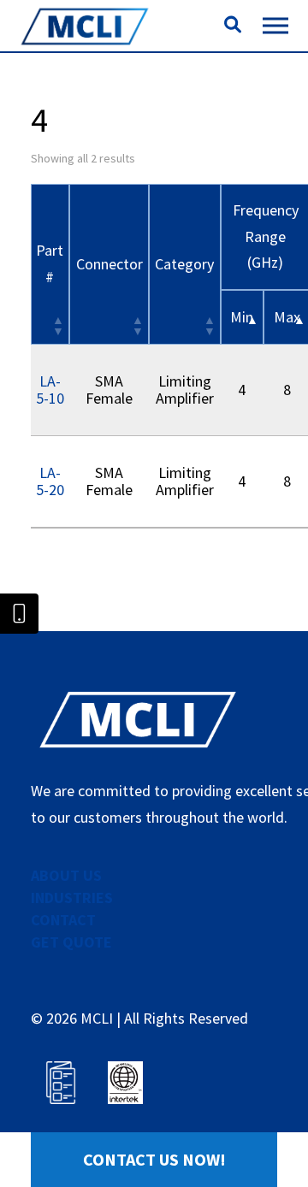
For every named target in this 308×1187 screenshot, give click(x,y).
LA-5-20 (50, 481)
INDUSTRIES (72, 897)
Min (242, 317)
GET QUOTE (71, 942)
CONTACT (63, 920)
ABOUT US (66, 875)
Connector (109, 264)
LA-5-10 (50, 389)
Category (184, 264)
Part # (49, 263)
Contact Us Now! (154, 1159)
